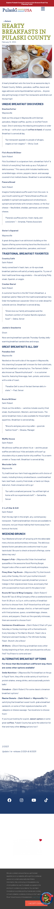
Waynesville (38, 698)
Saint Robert (24, 698)
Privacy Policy (27, 826)
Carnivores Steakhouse (13, 625)
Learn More (36, 897)
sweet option (36, 718)
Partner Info (32, 814)
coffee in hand (35, 129)
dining (23, 726)
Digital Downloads (14, 814)
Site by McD (4, 759)
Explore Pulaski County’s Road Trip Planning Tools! (27, 3)
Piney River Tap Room (12, 572)
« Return (7, 21)
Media (46, 814)
